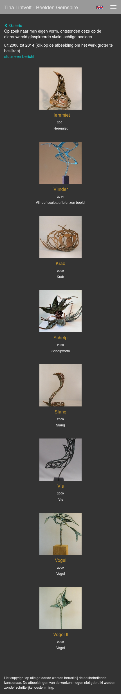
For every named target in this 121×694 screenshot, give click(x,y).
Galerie (15, 25)
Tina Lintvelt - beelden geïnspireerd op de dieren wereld (46, 7)
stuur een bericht (19, 56)
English (100, 7)
